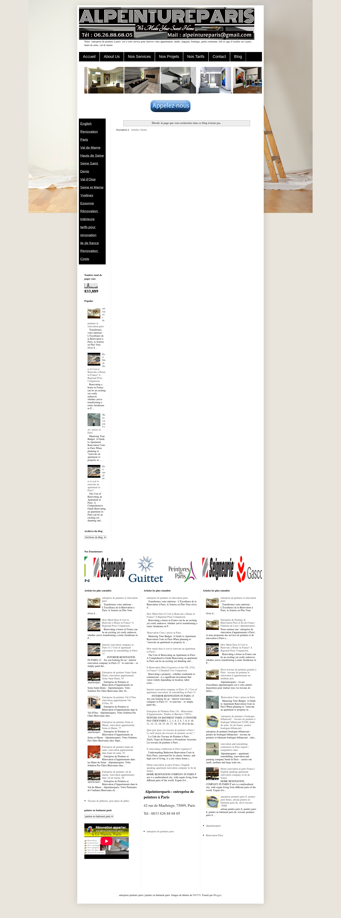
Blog (238, 56)
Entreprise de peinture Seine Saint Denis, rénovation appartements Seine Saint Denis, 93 (119, 675)
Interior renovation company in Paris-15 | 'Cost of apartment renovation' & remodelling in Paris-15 (120, 649)
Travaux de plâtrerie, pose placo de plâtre (108, 800)
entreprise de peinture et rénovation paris (120, 599)
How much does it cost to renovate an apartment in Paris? (171, 650)
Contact (219, 56)
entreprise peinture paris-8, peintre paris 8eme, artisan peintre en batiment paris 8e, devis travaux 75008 (238, 801)
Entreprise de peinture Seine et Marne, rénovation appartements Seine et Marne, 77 (118, 725)
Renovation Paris (214, 835)
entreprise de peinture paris (160, 831)
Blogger (217, 895)
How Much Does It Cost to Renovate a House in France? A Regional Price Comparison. (97, 367)
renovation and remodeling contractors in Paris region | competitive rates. (234, 747)
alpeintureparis (213, 825)
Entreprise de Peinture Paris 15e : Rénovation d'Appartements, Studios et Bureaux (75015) (170, 712)
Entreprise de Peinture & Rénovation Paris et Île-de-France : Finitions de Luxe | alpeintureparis (238, 622)
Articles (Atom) (139, 129)
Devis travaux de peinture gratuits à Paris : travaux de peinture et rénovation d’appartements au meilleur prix (238, 674)
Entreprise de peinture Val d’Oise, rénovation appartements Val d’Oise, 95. (119, 700)
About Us (112, 56)
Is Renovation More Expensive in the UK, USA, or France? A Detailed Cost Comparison (171, 669)
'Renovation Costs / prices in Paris (164, 632)
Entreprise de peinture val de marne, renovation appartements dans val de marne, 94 (118, 774)
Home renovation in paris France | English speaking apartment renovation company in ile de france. (171, 767)
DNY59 (197, 895)
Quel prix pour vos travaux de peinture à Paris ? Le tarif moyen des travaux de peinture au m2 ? (171, 731)
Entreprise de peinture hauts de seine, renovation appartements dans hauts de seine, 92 (117, 750)
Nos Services (139, 56)
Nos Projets (169, 56)
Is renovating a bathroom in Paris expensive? (169, 748)
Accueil (89, 56)
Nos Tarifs (195, 56)
